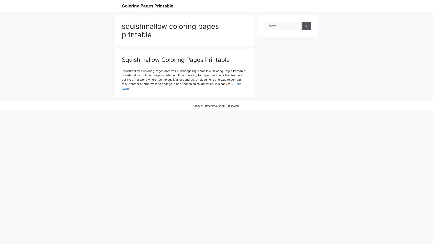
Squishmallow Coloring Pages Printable (176, 59)
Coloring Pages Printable (147, 5)
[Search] (306, 26)
